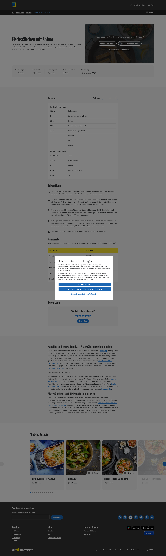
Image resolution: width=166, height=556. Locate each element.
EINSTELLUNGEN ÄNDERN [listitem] (83, 294)
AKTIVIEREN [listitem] (84, 285)
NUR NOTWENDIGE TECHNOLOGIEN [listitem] (84, 289)
